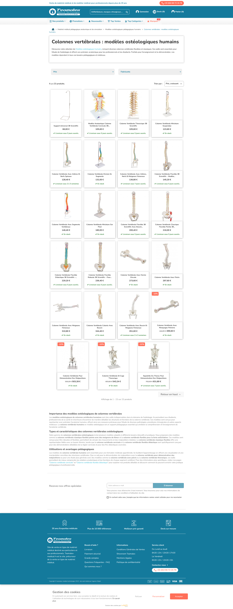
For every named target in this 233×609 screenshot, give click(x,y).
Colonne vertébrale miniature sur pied (99, 225)
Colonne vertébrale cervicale (61, 462)
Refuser (138, 596)
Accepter (179, 596)
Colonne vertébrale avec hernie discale (133, 276)
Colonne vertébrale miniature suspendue (167, 124)
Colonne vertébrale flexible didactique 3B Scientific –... (66, 276)
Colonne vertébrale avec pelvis (167, 277)
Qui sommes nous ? (93, 566)
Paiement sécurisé (92, 553)
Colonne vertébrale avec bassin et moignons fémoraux (133, 326)
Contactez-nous (160, 565)
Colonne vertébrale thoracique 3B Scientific (133, 124)
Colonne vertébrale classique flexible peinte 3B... (167, 225)
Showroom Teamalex (126, 553)
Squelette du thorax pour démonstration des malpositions (153, 377)
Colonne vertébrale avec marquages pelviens (167, 326)
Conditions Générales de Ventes (131, 549)
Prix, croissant (174, 83)
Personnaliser (158, 596)
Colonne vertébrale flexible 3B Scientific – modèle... (167, 175)
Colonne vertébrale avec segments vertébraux (66, 225)
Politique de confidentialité (128, 562)
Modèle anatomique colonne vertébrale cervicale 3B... (99, 124)
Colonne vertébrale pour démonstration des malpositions (73, 377)
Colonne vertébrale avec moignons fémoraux (66, 326)
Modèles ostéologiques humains (89, 49)
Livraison (88, 549)
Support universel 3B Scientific (66, 126)
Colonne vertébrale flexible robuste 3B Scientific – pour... (100, 276)
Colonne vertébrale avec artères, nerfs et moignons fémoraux (133, 175)
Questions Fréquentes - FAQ (97, 562)
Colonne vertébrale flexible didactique (92, 462)
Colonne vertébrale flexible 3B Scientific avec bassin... (133, 225)
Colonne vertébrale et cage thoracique (113, 377)
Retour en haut (171, 394)
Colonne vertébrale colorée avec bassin (100, 326)
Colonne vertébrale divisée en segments (100, 175)
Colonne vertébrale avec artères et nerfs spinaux (66, 175)
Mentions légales (124, 558)
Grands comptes (91, 558)
